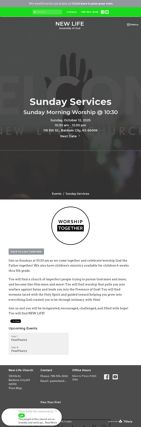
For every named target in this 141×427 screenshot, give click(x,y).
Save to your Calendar (26, 251)
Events (57, 193)
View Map (15, 388)
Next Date (69, 136)
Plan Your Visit (50, 402)
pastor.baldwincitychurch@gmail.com (59, 380)
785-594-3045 (89, 11)
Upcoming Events (23, 328)
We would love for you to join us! (71, 3)
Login (68, 421)
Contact (72, 11)
